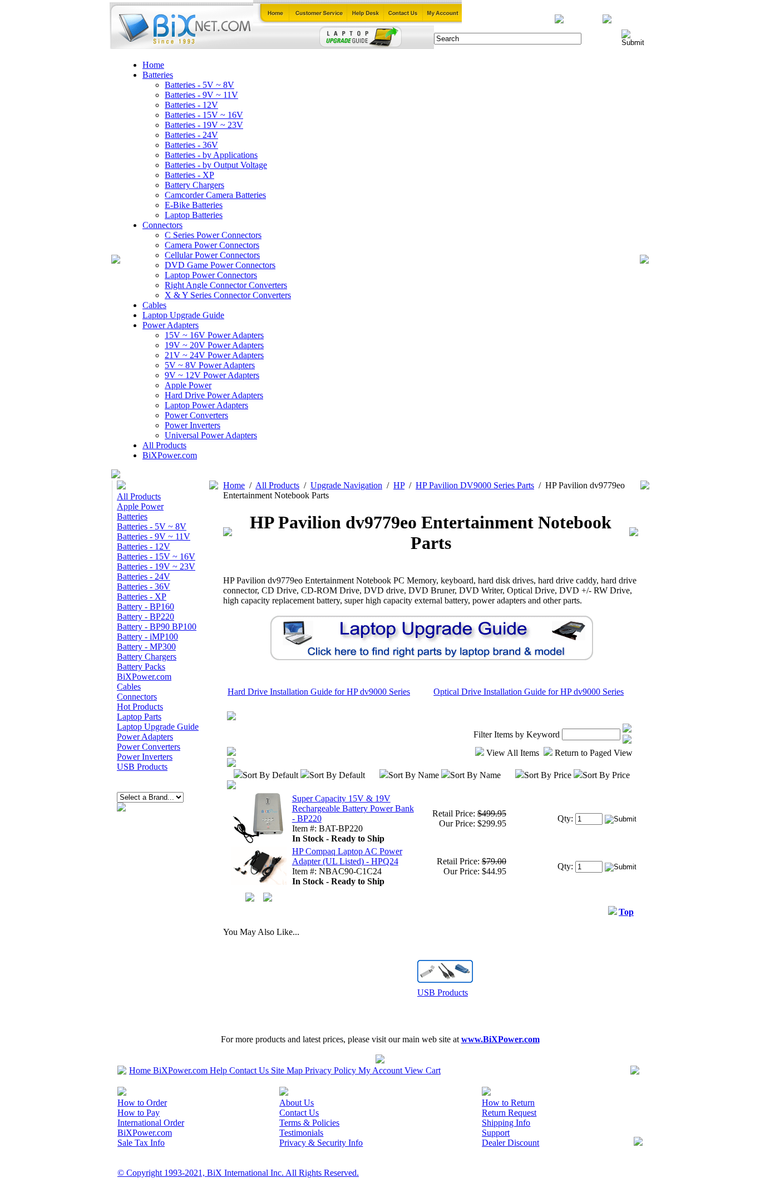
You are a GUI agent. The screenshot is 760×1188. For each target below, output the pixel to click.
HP (398, 485)
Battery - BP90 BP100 (156, 626)
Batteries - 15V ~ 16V (204, 115)
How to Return (508, 1102)
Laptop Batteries (194, 215)
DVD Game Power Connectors (220, 265)
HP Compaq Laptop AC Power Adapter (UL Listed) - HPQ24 (347, 856)
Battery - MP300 (146, 646)
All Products (164, 445)
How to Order (142, 1102)
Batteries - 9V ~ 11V (201, 95)
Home (153, 65)
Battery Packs (141, 666)
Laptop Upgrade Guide (183, 315)
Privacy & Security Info (321, 1142)
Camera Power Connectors (212, 245)
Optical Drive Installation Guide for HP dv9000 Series (528, 691)
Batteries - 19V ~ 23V (204, 125)
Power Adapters (170, 325)
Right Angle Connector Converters (226, 285)
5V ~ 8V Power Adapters (210, 365)
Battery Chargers (194, 185)
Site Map (287, 1070)
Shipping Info (506, 1122)
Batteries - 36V (191, 145)
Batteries (157, 75)
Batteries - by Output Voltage (216, 165)
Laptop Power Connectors (211, 275)
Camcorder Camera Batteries (215, 195)
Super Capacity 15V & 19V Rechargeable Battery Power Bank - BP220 (353, 808)
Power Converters (196, 415)
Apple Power (188, 385)
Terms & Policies (309, 1122)
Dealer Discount (510, 1142)
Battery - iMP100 (147, 636)
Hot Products (140, 706)
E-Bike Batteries (194, 205)
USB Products (142, 766)
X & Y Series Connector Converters (228, 295)
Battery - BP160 (145, 606)
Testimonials (301, 1132)
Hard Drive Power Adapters (214, 395)
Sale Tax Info (141, 1142)
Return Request (509, 1112)
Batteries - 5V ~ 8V (199, 85)
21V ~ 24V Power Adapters (214, 355)
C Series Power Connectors (213, 235)
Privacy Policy (330, 1070)
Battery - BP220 (145, 616)
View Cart (422, 1070)
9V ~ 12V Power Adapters (212, 375)
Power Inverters (192, 425)
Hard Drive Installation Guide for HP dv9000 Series (319, 691)
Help (218, 1070)
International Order (150, 1122)
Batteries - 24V (191, 135)
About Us (296, 1102)
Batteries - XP (189, 175)
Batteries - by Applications (211, 155)
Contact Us (249, 1070)
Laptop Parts (139, 716)
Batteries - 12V (191, 105)
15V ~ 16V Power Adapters (214, 335)
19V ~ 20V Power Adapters (214, 345)
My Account (380, 1070)
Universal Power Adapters (211, 435)
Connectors (162, 225)
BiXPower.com (169, 455)
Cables (154, 305)
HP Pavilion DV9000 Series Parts (475, 485)
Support (496, 1132)
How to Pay (138, 1112)
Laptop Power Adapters (206, 405)
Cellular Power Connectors (212, 255)
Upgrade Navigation (346, 485)
